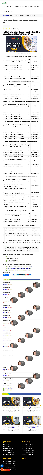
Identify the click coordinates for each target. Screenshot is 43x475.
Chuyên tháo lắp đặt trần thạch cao (9, 454)
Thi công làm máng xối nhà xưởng (9, 452)
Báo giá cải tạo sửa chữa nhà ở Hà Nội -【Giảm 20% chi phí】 (11, 408)
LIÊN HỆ (11, 11)
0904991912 (5, 323)
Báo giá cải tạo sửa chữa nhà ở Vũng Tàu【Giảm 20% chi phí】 (32, 408)
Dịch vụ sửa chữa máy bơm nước (28, 450)
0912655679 (5, 312)
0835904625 (5, 294)
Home (4, 15)
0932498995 (5, 385)
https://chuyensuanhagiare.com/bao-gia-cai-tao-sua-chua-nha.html (19, 266)
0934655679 (5, 369)
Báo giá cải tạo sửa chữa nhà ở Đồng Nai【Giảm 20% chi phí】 (31, 427)
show (8, 26)
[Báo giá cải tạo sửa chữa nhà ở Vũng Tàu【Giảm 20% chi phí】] (32, 401)
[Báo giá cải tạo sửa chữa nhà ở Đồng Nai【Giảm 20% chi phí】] (32, 420)
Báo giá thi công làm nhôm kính (28, 444)
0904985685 (5, 375)
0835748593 (5, 284)
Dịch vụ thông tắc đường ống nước (29, 452)
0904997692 (5, 340)
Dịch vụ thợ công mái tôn (7, 450)
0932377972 (5, 317)
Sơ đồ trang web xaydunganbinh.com (9, 467)
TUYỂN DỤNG (6, 11)
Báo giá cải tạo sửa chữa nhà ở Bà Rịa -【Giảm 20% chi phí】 (11, 427)
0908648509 (5, 380)
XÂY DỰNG (27, 6)
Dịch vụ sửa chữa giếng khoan (28, 454)
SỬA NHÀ (8, 15)
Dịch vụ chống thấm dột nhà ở (8, 448)
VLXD (31, 6)
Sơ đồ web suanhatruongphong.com (9, 463)
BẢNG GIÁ (36, 6)
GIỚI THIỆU (12, 6)
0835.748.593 (7, 469)
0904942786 (5, 289)
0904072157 (5, 346)
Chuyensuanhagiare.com (14, 261)
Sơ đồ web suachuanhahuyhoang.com (9, 465)
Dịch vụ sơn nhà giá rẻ (7, 446)
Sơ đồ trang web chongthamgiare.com (9, 469)
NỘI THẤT (22, 6)
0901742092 (5, 330)
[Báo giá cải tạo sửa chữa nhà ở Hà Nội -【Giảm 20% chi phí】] (11, 401)
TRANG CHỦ (6, 6)
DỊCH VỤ (16, 6)
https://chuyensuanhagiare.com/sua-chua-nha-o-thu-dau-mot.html (19, 270)
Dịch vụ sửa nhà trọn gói (7, 444)
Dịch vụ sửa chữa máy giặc (27, 448)
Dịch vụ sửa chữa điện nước (27, 446)
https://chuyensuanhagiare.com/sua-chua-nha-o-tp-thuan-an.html (19, 268)
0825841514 (5, 307)
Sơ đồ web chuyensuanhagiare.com (9, 461)
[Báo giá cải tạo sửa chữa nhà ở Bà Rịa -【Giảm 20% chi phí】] (11, 420)
